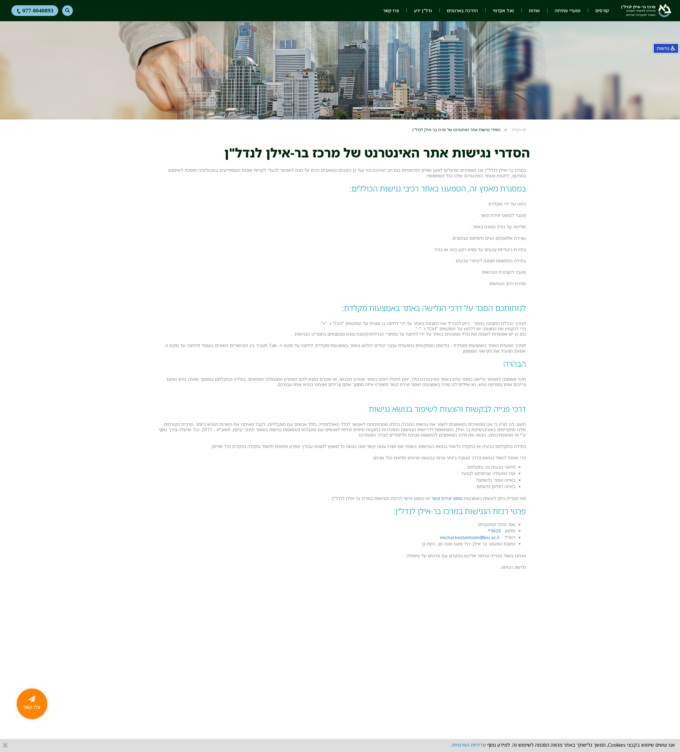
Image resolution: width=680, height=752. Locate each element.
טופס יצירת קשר (447, 498)
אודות (534, 10)
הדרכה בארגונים (462, 10)
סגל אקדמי (503, 10)
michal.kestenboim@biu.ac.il (469, 537)
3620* (494, 531)
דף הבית (519, 129)
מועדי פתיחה (567, 10)
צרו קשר (391, 10)
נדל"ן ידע (423, 10)
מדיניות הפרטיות (469, 745)
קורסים (602, 10)
